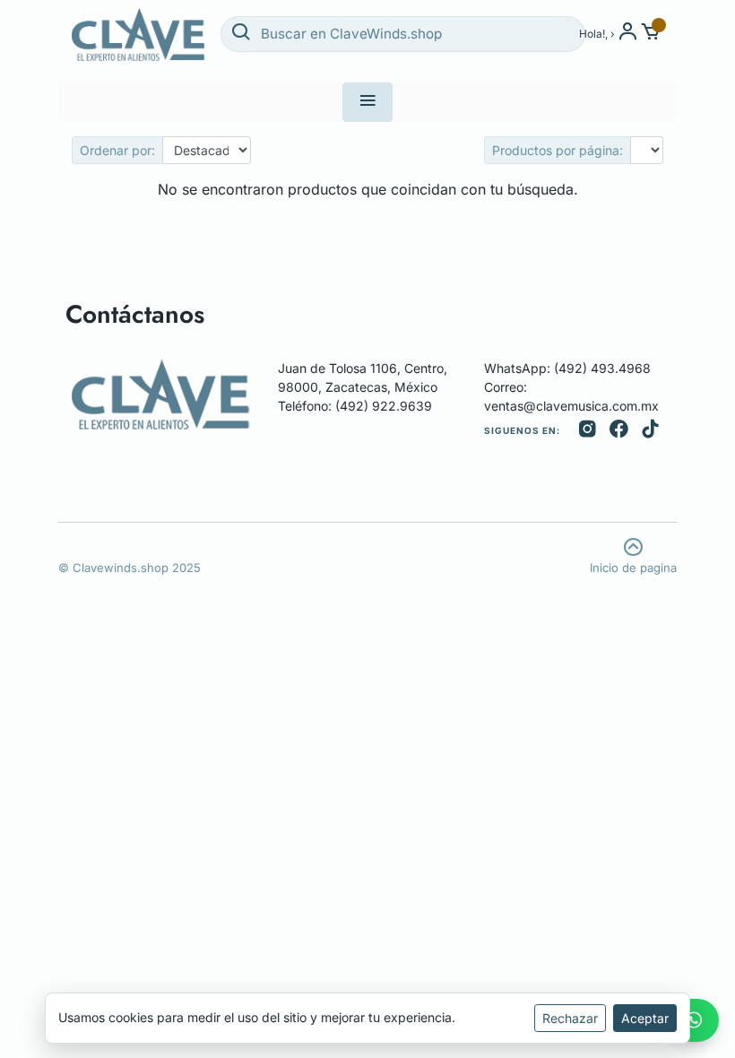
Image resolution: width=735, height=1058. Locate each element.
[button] (651, 34)
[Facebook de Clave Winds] (619, 431)
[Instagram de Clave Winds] (587, 431)
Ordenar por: (117, 150)
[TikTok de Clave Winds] (650, 431)
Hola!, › (597, 33)
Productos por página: (557, 150)
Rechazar (570, 1018)
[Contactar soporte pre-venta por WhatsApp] (694, 1020)
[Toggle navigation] (367, 102)
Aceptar (645, 1018)
